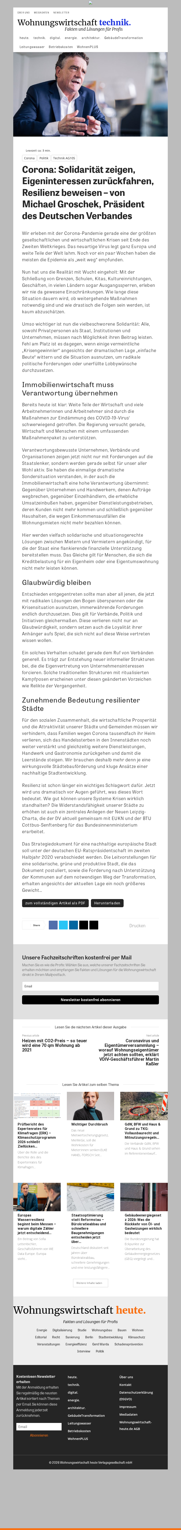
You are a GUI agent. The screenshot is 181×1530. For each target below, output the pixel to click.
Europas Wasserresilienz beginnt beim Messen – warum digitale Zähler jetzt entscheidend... (37, 1224)
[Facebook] (53, 925)
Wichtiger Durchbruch (89, 1124)
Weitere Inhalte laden (89, 1283)
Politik (44, 158)
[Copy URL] (93, 925)
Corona (29, 158)
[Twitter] (63, 925)
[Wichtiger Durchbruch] (90, 1106)
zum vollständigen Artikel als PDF (55, 902)
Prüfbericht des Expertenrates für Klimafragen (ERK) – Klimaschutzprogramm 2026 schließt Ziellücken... (37, 1135)
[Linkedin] (73, 925)
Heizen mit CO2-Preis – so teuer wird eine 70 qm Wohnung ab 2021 (54, 1045)
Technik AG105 (64, 158)
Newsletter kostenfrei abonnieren (91, 999)
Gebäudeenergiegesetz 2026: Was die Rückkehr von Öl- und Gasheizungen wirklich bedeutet (143, 1224)
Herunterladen (107, 902)
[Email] (83, 925)
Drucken (137, 925)
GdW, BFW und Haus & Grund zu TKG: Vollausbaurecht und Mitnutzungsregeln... (142, 1131)
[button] (162, 12)
